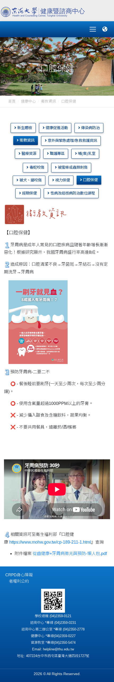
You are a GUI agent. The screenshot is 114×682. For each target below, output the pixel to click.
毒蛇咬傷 (36, 167)
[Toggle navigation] (93, 29)
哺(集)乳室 (86, 153)
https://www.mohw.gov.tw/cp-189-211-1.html (50, 542)
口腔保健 (90, 180)
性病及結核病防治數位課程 (72, 193)
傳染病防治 (90, 128)
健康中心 (28, 101)
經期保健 (29, 193)
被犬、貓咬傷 (30, 180)
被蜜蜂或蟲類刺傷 (72, 167)
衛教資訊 (48, 101)
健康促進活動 (56, 128)
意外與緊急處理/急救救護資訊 (72, 140)
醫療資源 (28, 153)
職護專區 (57, 153)
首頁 (12, 101)
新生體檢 (24, 128)
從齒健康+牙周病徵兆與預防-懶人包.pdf (70, 553)
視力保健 (62, 180)
